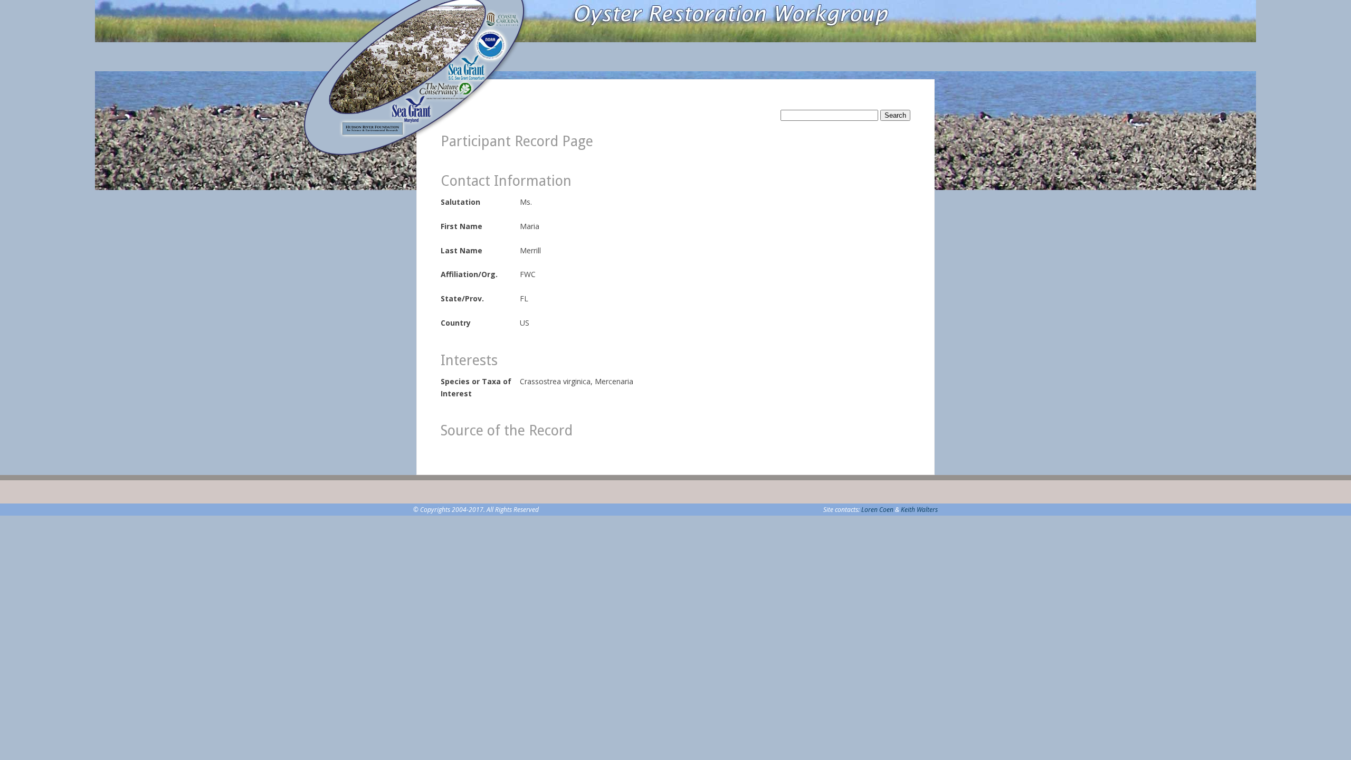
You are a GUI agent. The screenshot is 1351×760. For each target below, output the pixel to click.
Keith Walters (919, 509)
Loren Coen (877, 509)
